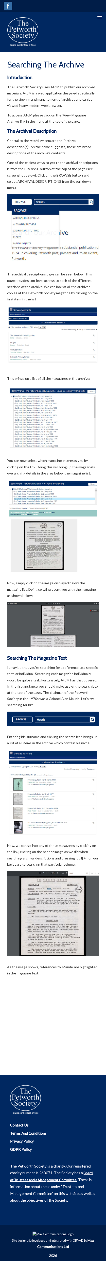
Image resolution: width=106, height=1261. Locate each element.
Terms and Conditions (28, 1133)
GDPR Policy (21, 1149)
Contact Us (19, 1125)
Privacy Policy (22, 1141)
